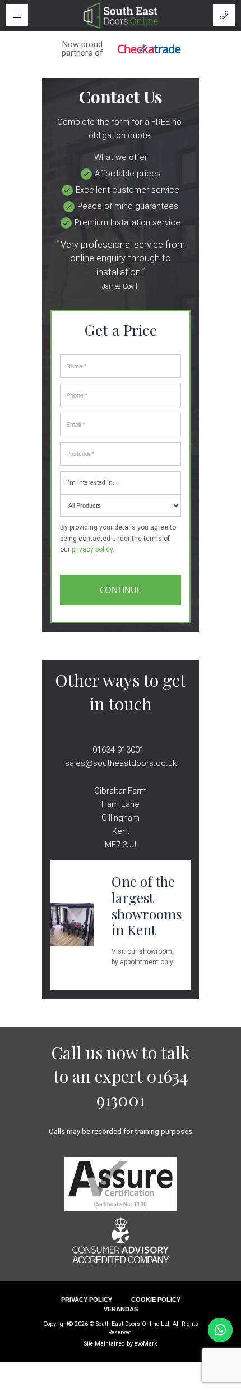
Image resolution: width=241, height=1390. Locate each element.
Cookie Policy (155, 1299)
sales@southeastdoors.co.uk (121, 763)
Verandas (121, 1309)
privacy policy (92, 549)
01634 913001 (118, 750)
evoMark (146, 1343)
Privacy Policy (86, 1299)
